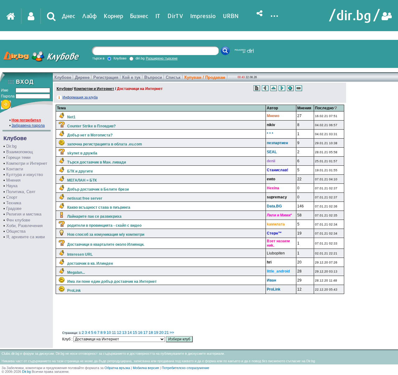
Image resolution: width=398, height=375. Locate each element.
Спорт (11, 197)
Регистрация (105, 77)
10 (109, 332)
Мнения (13, 180)
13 (124, 332)
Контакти (14, 169)
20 (161, 332)
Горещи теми (18, 157)
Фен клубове (18, 220)
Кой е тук (131, 77)
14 (129, 332)
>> (172, 332)
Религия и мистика (23, 214)
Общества (15, 231)
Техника (13, 203)
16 (140, 332)
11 (114, 332)
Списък (173, 77)
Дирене (82, 77)
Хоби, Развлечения (24, 225)
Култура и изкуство (24, 174)
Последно (325, 108)
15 (135, 332)
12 (119, 332)
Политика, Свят (20, 191)
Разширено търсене (162, 58)
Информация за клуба (80, 97)
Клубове (62, 77)
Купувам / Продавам (204, 77)
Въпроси (153, 77)
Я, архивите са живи (25, 237)
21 (166, 332)
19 (156, 332)
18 (151, 332)
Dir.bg (11, 146)
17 (145, 332)
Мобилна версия (146, 368)
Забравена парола (28, 125)
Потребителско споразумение (185, 368)
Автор (272, 108)
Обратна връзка (117, 368)
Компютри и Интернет (26, 163)
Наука (11, 185)
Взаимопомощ (19, 152)
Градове (13, 208)
